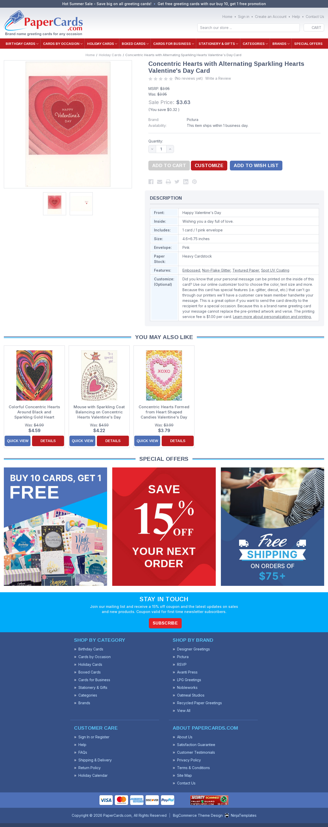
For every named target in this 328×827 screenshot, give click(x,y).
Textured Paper (245, 270)
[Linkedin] (185, 181)
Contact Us (315, 16)
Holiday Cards (100, 44)
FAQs (82, 752)
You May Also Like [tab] (164, 337)
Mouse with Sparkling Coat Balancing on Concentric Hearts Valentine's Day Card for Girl (99, 412)
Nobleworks (187, 687)
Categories (254, 44)
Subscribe (165, 623)
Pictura (192, 119)
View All (183, 710)
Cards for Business (172, 44)
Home (227, 16)
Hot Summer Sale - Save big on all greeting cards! (106, 4)
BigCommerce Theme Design (198, 815)
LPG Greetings (189, 680)
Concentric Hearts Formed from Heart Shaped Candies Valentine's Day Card (164, 412)
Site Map (184, 775)
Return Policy (89, 767)
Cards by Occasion (61, 44)
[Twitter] (177, 181)
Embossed (191, 270)
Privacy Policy (189, 760)
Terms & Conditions (193, 767)
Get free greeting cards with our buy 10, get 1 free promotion (212, 4)
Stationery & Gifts (217, 44)
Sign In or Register (93, 737)
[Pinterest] (194, 181)
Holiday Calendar (93, 775)
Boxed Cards (134, 44)
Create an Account (270, 16)
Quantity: (155, 141)
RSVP (182, 664)
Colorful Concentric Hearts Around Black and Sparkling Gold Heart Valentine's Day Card (34, 412)
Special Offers (308, 44)
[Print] (168, 181)
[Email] (159, 181)
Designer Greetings (193, 649)
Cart (316, 27)
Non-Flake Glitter (216, 270)
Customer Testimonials (196, 752)
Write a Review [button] (218, 78)
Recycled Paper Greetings (199, 703)
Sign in (243, 16)
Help (296, 16)
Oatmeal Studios (190, 695)
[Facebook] (150, 181)
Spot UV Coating (275, 270)
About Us (184, 737)
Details (48, 441)
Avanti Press (187, 672)
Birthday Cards (20, 44)
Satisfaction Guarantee (196, 744)
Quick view (17, 441)
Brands (279, 44)
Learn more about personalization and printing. (272, 316)
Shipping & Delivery (95, 760)
